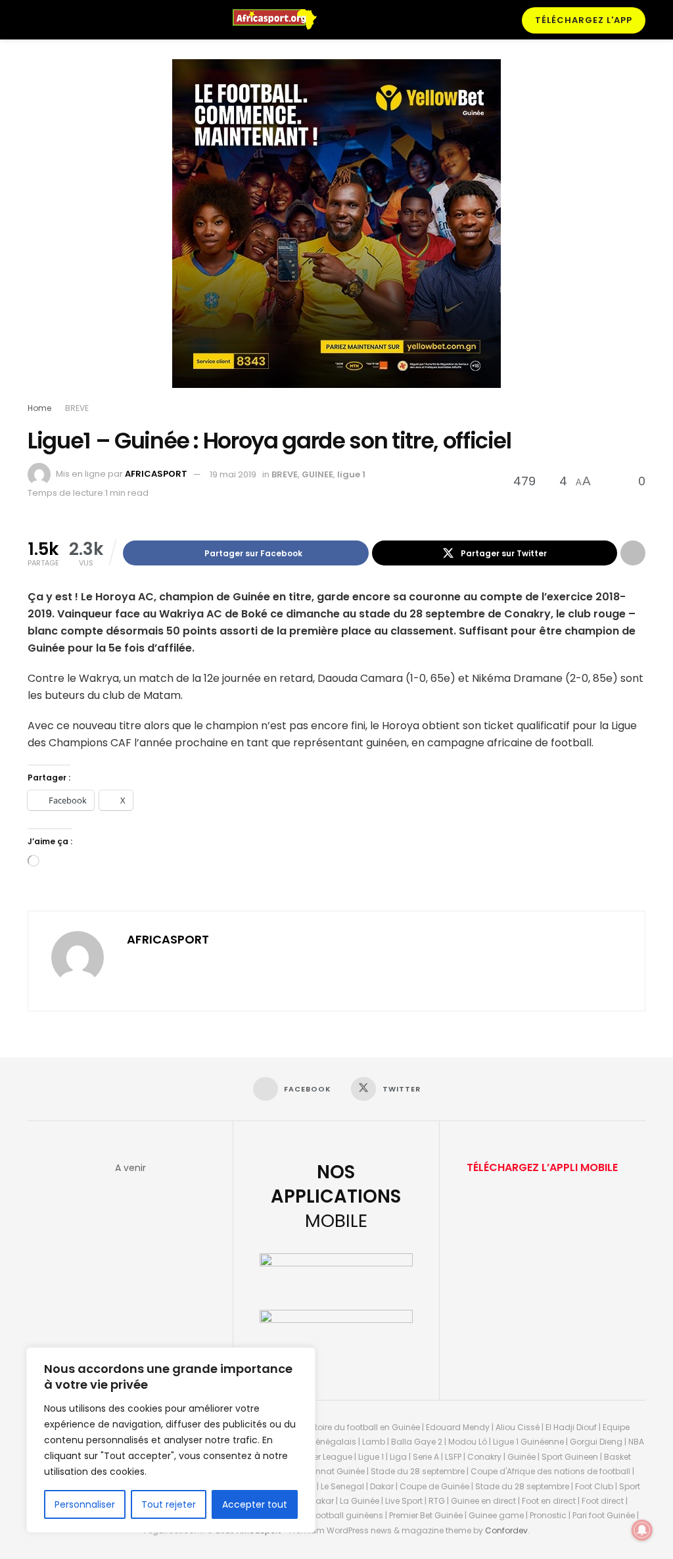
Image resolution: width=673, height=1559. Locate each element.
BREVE (77, 408)
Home (39, 408)
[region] (170, 1440)
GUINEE (317, 474)
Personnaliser (85, 1504)
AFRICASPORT (156, 474)
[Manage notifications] (642, 1530)
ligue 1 (351, 474)
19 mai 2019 (233, 474)
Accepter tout (254, 1504)
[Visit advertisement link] (336, 233)
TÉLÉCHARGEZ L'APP (583, 20)
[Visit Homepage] (280, 19)
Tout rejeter (168, 1504)
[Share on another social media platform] (632, 552)
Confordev (506, 1530)
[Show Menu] (33, 19)
